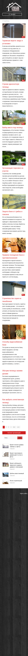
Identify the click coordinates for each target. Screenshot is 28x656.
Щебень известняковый (17, 473)
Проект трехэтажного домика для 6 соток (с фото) (16, 455)
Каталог (12, 14)
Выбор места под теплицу (12, 127)
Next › (14, 427)
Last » (18, 427)
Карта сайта (23, 493)
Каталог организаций (14, 433)
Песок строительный (16, 480)
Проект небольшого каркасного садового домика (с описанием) (16, 465)
